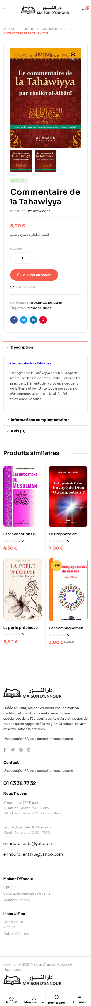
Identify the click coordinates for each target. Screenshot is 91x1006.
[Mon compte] (34, 999)
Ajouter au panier (37, 275)
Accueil (9, 29)
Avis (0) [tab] (18, 431)
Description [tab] (22, 347)
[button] (73, 57)
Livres (28, 29)
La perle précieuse (20, 627)
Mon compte (34, 1002)
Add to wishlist (25, 287)
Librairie (79, 1002)
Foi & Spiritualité (54, 29)
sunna (46, 308)
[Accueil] (11, 999)
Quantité (16, 248)
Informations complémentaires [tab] (40, 420)
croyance (34, 308)
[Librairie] (79, 999)
